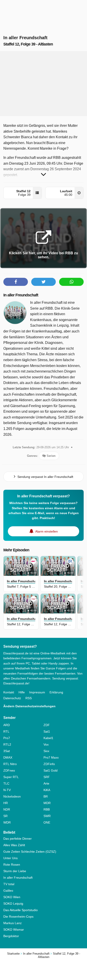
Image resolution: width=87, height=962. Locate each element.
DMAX (7, 757)
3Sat (6, 751)
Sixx (46, 751)
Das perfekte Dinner (17, 838)
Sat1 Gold (51, 770)
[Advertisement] (43, 84)
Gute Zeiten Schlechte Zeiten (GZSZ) (29, 851)
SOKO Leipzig (13, 903)
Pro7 (6, 738)
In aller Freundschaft (20, 295)
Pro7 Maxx (51, 757)
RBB (47, 809)
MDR (47, 803)
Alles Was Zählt (14, 845)
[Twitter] (43, 282)
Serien (51, 455)
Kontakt (8, 692)
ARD (6, 725)
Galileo (8, 890)
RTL (6, 731)
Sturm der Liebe (14, 871)
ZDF (47, 725)
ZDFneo (9, 770)
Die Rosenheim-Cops (18, 916)
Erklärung (56, 692)
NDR (6, 809)
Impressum (37, 692)
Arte (46, 783)
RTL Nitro (10, 764)
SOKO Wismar (13, 929)
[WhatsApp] (71, 282)
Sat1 (47, 731)
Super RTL (11, 777)
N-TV (7, 790)
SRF (47, 777)
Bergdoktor (11, 936)
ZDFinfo (49, 764)
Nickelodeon (12, 796)
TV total (8, 884)
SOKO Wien (11, 897)
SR (5, 816)
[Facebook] (15, 282)
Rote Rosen (11, 864)
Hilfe (22, 692)
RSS (28, 698)
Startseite (13, 953)
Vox (46, 744)
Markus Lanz (12, 923)
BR (46, 796)
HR (5, 803)
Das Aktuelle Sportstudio (20, 910)
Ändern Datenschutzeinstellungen (29, 706)
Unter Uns (10, 858)
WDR (7, 822)
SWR (47, 816)
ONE (47, 822)
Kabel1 (48, 738)
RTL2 (7, 744)
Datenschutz (12, 698)
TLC (6, 783)
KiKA (47, 790)
